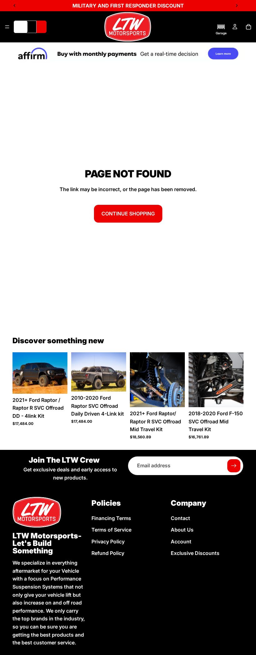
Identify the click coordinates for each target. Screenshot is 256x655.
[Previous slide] (19, 373)
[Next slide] (60, 373)
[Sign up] (233, 465)
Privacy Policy (108, 541)
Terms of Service (111, 530)
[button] (221, 29)
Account (181, 541)
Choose (121, 381)
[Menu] (7, 27)
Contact (180, 518)
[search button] (42, 27)
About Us (182, 530)
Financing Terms (111, 518)
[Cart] (248, 27)
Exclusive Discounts (195, 553)
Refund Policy (107, 553)
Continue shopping (128, 213)
